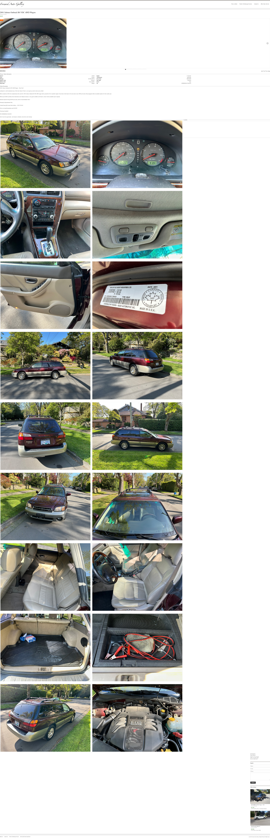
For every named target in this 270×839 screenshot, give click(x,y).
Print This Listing (266, 71)
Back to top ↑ (268, 836)
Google (4, 71)
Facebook (2, 71)
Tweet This (0, 71)
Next (267, 43)
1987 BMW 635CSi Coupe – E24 (257, 804)
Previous (2, 43)
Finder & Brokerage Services (245, 4)
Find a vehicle (234, 4)
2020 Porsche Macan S (255, 826)
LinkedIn (3, 71)
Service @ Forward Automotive (25, 836)
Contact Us (256, 4)
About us (1, 836)
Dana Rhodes (253, 755)
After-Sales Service (265, 4)
